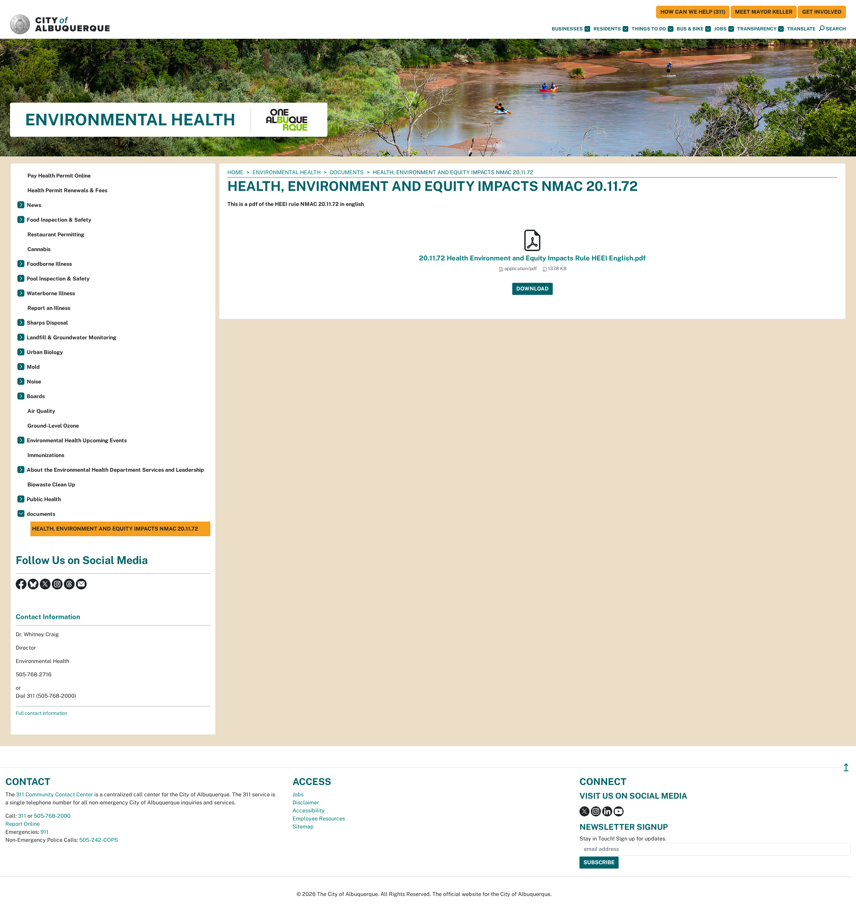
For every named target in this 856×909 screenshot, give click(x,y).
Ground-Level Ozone (53, 426)
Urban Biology (45, 352)
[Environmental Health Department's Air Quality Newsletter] (81, 583)
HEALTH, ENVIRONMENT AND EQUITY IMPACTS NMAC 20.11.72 (115, 529)
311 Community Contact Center (54, 794)
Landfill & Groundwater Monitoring (71, 337)
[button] (801, 29)
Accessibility (309, 810)
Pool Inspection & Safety (58, 278)
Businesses (567, 28)
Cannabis (38, 249)
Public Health (44, 499)
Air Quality (41, 411)
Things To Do (649, 28)
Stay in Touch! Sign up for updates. (622, 838)
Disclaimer (306, 802)
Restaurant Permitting (55, 234)
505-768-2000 (52, 816)
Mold (33, 367)
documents (347, 172)
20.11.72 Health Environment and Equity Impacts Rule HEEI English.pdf (532, 258)
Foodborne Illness (49, 264)
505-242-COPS (98, 840)
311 (22, 816)
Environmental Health (286, 172)
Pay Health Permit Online (59, 176)
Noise (34, 381)
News (34, 205)
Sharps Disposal (47, 323)
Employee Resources (319, 818)
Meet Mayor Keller (763, 12)
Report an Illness (48, 308)
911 (44, 832)
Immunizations (45, 455)
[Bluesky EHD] (33, 583)
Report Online (22, 824)
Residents (607, 28)
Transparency (756, 28)
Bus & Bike (690, 28)
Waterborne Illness (51, 293)
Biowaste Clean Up (51, 484)
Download (532, 289)
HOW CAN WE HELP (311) (692, 12)
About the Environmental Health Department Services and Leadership (115, 470)
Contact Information (48, 617)
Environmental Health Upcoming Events (77, 440)
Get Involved (822, 12)
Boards (36, 396)
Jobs (720, 28)
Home (235, 172)
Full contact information (41, 713)
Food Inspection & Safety (59, 220)
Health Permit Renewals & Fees (67, 190)
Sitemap (303, 826)
